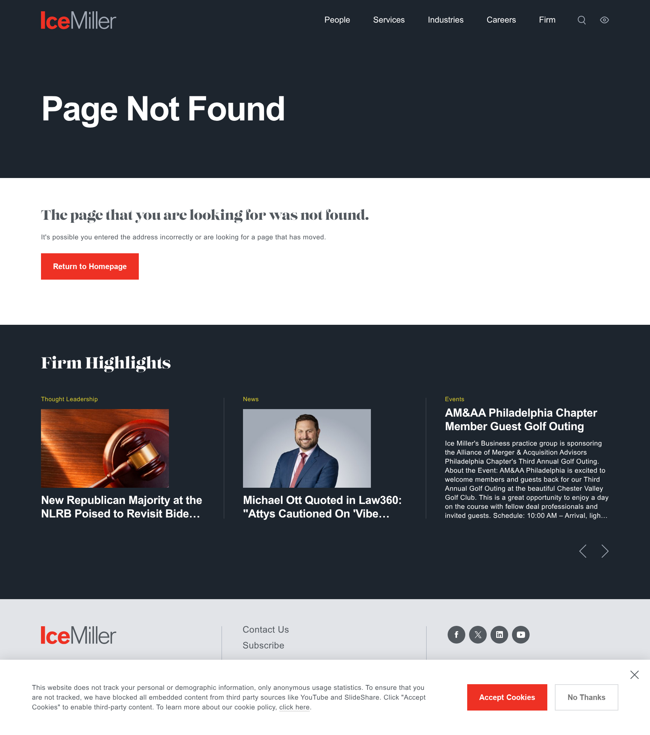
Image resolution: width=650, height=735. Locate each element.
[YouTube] (521, 635)
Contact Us (266, 630)
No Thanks (587, 697)
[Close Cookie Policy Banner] (634, 675)
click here (294, 707)
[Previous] (582, 551)
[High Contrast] (604, 20)
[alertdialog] (325, 697)
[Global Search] (581, 20)
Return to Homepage (90, 266)
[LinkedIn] (499, 635)
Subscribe (263, 646)
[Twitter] (478, 635)
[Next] (605, 551)
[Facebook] (456, 635)
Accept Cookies (507, 697)
